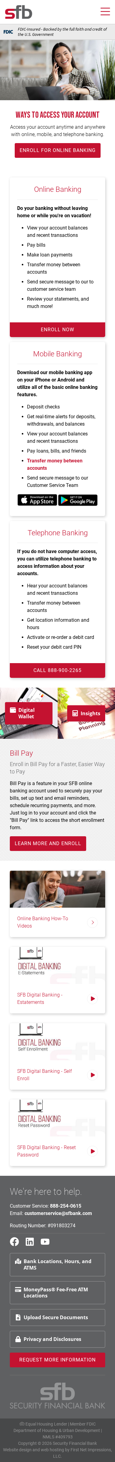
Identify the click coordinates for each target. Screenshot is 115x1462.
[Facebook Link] (17, 1244)
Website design (17, 1449)
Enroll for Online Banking (58, 150)
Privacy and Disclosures (52, 1339)
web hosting (52, 1449)
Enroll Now (57, 329)
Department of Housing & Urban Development (56, 1430)
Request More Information (57, 1360)
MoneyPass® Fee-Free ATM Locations (56, 1292)
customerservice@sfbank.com (58, 1213)
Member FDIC (83, 1424)
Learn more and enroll (48, 843)
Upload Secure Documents (56, 1317)
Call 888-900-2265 (57, 670)
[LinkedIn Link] (32, 1244)
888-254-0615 (65, 1206)
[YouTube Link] (47, 1244)
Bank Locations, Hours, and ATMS (57, 1264)
